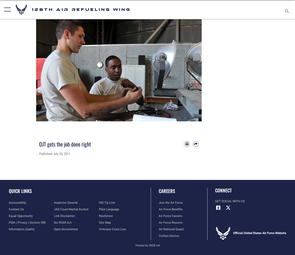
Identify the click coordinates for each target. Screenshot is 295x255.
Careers (167, 191)
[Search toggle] (287, 9)
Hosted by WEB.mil (147, 245)
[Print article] (187, 144)
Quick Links (20, 191)
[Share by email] (196, 144)
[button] (6, 9)
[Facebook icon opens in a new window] (218, 208)
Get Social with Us (230, 201)
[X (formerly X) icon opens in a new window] (228, 208)
